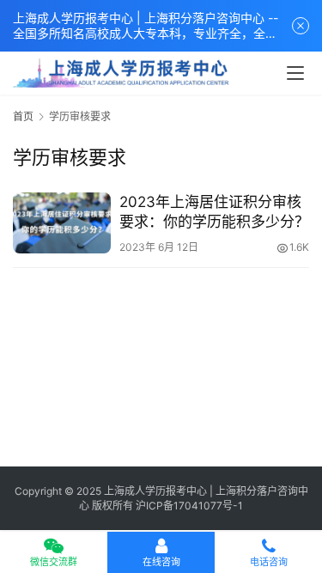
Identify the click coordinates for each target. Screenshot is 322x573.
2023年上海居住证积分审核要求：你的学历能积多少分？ (214, 211)
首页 (23, 116)
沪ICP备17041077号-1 (189, 505)
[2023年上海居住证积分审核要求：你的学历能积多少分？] (62, 222)
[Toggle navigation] (295, 73)
